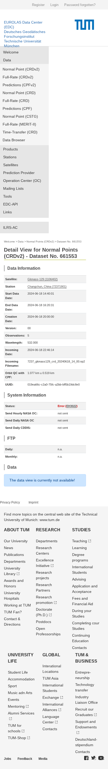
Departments (14, 561)
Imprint (33, 502)
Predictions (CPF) (17, 108)
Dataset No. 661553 (69, 241)
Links (7, 212)
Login (54, 5)
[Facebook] (86, 758)
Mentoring (16, 706)
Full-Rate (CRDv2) (18, 77)
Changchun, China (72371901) (47, 286)
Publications (14, 555)
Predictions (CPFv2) (19, 85)
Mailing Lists (13, 188)
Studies (81, 530)
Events (13, 699)
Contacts (79, 648)
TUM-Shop (17, 738)
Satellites (10, 165)
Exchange (50, 697)
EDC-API (10, 204)
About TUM (16, 530)
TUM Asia (50, 678)
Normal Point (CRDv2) (21, 69)
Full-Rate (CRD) (16, 101)
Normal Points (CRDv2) (40, 241)
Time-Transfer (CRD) (20, 132)
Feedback (25, 759)
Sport (12, 686)
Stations (10, 157)
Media (43, 759)
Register (38, 5)
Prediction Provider (19, 173)
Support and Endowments (86, 724)
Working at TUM (17, 605)
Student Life (18, 672)
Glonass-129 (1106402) (43, 279)
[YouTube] (101, 758)
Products (10, 149)
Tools (7, 196)
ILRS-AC (10, 227)
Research (48, 530)
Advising (79, 579)
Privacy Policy (10, 502)
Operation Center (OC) (22, 180)
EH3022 (71, 406)
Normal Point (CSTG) (20, 116)
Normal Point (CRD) (19, 93)
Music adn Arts (20, 693)
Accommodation (21, 679)
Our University (16, 541)
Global (51, 655)
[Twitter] (93, 758)
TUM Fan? (13, 612)
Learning (79, 548)
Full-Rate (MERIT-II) (19, 124)
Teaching (79, 541)
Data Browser (14, 140)
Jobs (7, 759)
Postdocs (43, 622)
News (8, 548)
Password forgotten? (79, 5)
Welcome (11, 52)
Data (7, 60)
